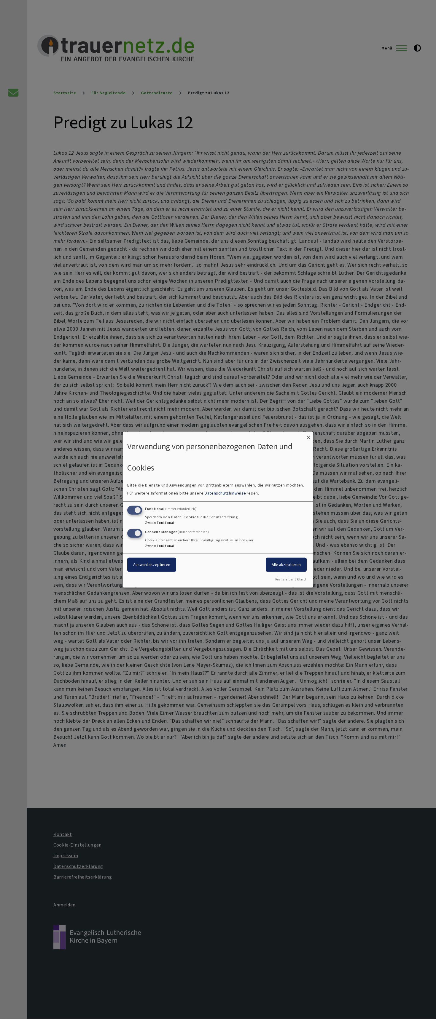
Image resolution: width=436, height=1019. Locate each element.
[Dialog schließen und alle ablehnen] (308, 435)
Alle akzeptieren (286, 564)
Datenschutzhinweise (225, 493)
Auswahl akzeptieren (151, 564)
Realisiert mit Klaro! (290, 579)
